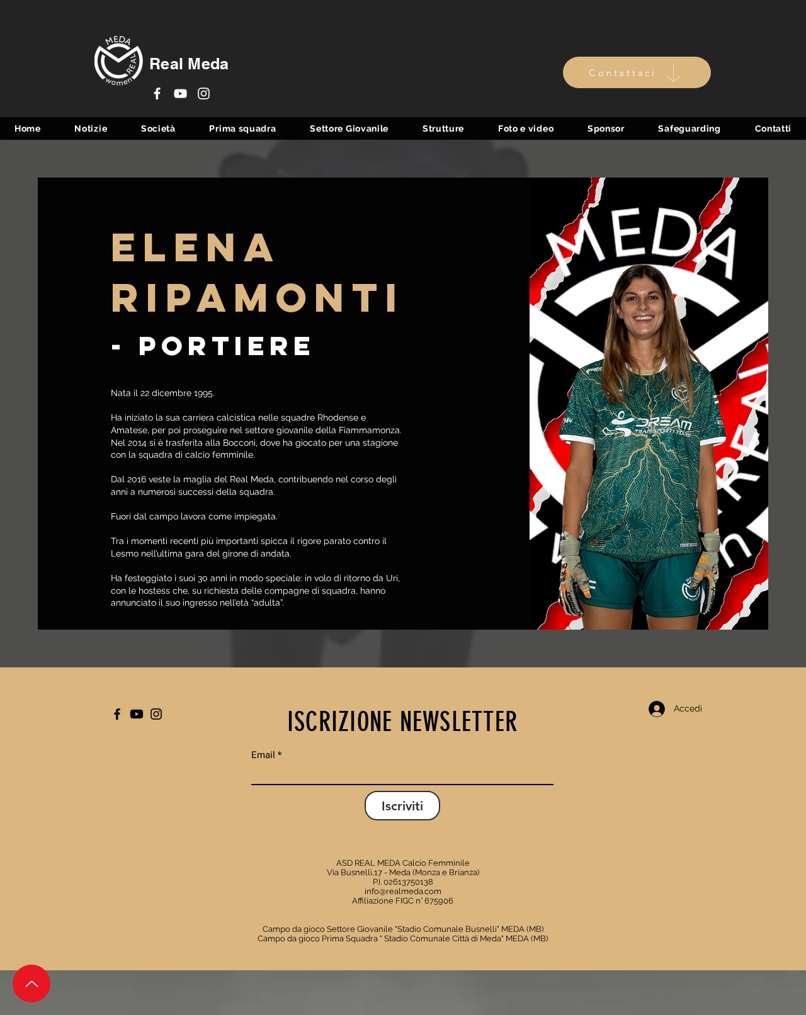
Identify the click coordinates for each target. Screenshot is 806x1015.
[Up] (31, 983)
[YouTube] (180, 93)
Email (263, 755)
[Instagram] (204, 93)
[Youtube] (136, 714)
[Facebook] (157, 93)
